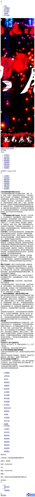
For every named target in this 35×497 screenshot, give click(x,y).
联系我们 (7, 104)
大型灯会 (7, 29)
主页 (2, 148)
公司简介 (7, 82)
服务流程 (7, 88)
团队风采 (7, 98)
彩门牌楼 (7, 48)
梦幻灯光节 (7, 61)
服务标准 (7, 91)
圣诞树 (6, 13)
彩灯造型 (7, 10)
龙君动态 (7, 101)
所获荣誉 (7, 95)
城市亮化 (7, 35)
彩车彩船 (7, 54)
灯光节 (6, 32)
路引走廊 (7, 51)
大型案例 (7, 8)
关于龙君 (7, 15)
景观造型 (7, 38)
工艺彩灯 (7, 45)
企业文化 (7, 85)
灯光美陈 (7, 70)
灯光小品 (7, 74)
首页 (5, 6)
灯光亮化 (7, 11)
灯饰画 (6, 67)
